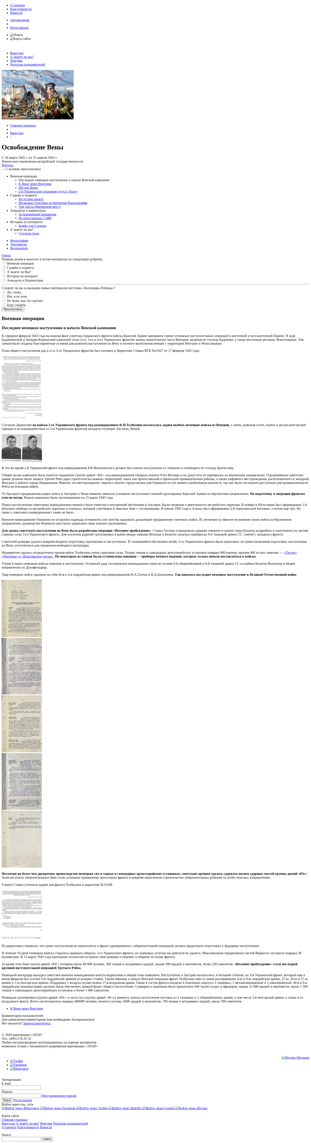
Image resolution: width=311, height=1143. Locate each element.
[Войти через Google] (158, 1108)
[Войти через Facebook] (58, 1108)
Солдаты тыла (29, 233)
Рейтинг (8, 165)
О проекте (17, 5)
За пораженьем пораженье (37, 214)
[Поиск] (16, 35)
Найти (47, 1139)
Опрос (6, 255)
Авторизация (19, 20)
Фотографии (19, 240)
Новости (16, 13)
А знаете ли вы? (21, 57)
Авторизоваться (82, 1019)
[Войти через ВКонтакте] (21, 1108)
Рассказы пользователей (27, 64)
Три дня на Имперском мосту (40, 206)
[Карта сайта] (20, 38)
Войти (7, 1100)
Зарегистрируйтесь (37, 1023)
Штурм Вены (28, 187)
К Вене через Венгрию (35, 184)
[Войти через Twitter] (92, 1108)
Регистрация (19, 27)
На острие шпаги (31, 199)
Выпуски (16, 53)
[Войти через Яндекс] (191, 1108)
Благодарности (21, 9)
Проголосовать (13, 309)
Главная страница (23, 125)
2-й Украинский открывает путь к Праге (48, 191)
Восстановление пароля (59, 1095)
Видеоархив (19, 248)
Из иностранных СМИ (35, 218)
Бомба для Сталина (32, 226)
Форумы (16, 60)
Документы (18, 244)
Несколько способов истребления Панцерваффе (53, 203)
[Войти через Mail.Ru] (125, 1108)
